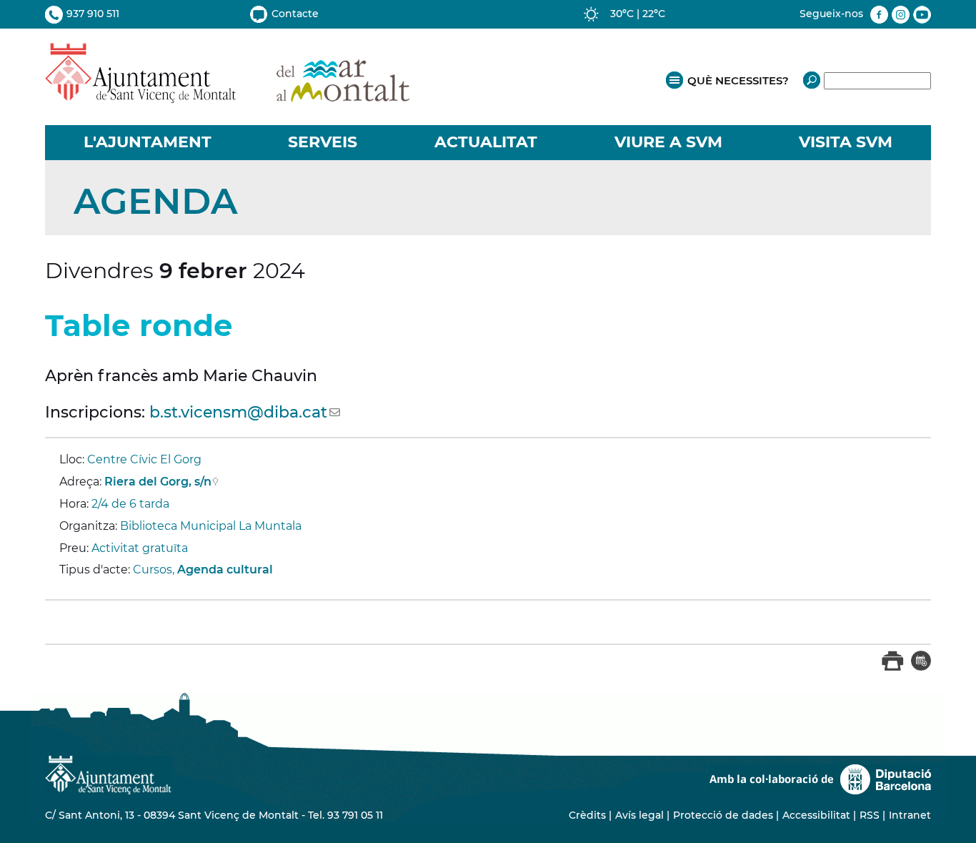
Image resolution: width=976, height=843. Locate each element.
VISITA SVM (845, 142)
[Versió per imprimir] (893, 667)
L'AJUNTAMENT (147, 142)
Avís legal (639, 815)
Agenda (155, 201)
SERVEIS (322, 142)
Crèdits (587, 815)
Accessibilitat (816, 815)
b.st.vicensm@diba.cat (238, 412)
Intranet (910, 815)
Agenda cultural (225, 569)
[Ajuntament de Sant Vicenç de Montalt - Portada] (227, 95)
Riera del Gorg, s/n (157, 481)
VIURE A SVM (668, 142)
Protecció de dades (723, 815)
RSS (870, 815)
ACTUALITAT (485, 142)
